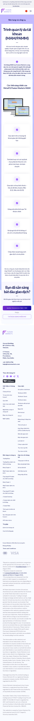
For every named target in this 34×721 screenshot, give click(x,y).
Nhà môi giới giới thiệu (24, 464)
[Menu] (30, 11)
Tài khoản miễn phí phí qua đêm (24, 404)
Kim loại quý (21, 412)
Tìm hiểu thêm (16, 6)
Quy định (5, 400)
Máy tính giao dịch (23, 437)
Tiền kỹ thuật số (22, 425)
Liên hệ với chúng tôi (8, 527)
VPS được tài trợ (7, 520)
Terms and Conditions (9, 548)
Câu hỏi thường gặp (8, 531)
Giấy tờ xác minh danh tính (9, 405)
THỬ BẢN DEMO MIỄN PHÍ (17, 316)
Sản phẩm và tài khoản (24, 389)
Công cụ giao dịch (23, 444)
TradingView (6, 458)
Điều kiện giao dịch (23, 434)
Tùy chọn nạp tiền (23, 447)
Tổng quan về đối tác (23, 460)
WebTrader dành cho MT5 (9, 486)
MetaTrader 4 (6, 467)
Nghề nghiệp (6, 418)
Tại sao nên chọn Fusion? (7, 396)
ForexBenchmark (21, 566)
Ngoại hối (20, 409)
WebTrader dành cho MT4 (9, 472)
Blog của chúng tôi (8, 415)
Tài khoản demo (22, 400)
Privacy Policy (7, 545)
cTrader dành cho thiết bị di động (9, 501)
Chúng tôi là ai (7, 391)
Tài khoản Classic (22, 396)
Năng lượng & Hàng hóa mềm (24, 420)
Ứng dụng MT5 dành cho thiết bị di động (8, 492)
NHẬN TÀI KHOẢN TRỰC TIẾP (17, 308)
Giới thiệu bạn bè (22, 471)
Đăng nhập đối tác (23, 474)
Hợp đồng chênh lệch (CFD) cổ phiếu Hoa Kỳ (24, 429)
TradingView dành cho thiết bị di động (9, 463)
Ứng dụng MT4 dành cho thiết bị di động (8, 477)
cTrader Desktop (7, 496)
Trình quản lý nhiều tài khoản (9, 510)
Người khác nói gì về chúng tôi (8, 410)
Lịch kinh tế (21, 441)
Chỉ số (19, 416)
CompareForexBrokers (12, 573)
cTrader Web (6, 505)
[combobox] (25, 11)
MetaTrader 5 (6, 482)
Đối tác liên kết (22, 467)
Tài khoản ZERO (22, 393)
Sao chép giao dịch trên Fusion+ (9, 516)
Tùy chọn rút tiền (22, 451)
